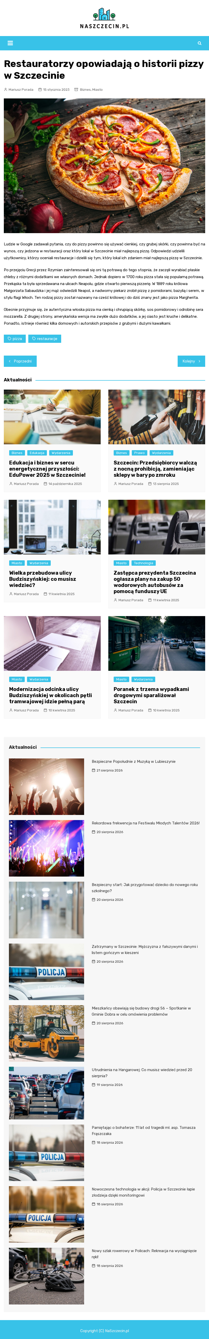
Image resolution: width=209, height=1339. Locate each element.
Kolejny (189, 361)
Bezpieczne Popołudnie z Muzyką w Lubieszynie (134, 761)
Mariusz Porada (21, 90)
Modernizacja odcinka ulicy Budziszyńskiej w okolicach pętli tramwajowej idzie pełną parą (50, 695)
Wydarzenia (61, 453)
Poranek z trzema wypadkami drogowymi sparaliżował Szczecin (151, 695)
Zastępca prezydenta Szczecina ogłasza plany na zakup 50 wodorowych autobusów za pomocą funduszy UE (155, 582)
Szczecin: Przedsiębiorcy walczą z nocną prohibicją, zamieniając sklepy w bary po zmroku (155, 469)
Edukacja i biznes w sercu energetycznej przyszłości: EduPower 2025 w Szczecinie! (47, 469)
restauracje (47, 338)
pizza (17, 338)
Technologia (143, 563)
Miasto (97, 90)
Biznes (85, 90)
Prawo (139, 453)
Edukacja (37, 453)
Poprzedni (23, 361)
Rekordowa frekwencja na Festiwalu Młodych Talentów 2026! (146, 823)
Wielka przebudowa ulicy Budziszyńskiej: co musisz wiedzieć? (42, 579)
